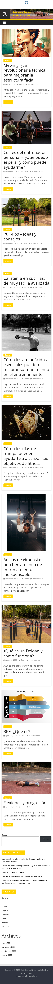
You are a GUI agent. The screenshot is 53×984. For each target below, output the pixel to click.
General (8, 60)
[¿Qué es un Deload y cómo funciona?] (26, 606)
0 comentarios (33, 84)
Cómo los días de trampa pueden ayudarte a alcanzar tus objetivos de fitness (25, 456)
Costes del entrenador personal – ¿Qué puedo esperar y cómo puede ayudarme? (25, 160)
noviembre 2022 (8, 947)
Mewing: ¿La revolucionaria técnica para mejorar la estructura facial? (24, 72)
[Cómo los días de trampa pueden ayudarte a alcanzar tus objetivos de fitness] (26, 406)
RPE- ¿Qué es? (16, 731)
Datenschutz (31, 976)
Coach (21, 84)
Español (5, 906)
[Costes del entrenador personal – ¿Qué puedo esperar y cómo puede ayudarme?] (26, 112)
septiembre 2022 (9, 951)
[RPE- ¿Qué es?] (26, 691)
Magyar (5, 922)
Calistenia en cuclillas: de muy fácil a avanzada (26, 280)
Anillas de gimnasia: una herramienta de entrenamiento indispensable (22, 567)
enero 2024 (6, 943)
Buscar (4, 835)
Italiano (5, 918)
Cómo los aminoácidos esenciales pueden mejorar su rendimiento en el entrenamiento (26, 367)
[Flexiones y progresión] (26, 764)
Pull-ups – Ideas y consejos (19, 236)
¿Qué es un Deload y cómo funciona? (23, 653)
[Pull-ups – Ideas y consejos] (26, 199)
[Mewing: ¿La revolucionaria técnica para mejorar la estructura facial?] (26, 30)
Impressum (21, 976)
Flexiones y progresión (24, 802)
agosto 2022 (7, 955)
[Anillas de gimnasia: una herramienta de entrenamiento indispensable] (26, 495)
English (5, 910)
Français (5, 914)
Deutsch (5, 926)
